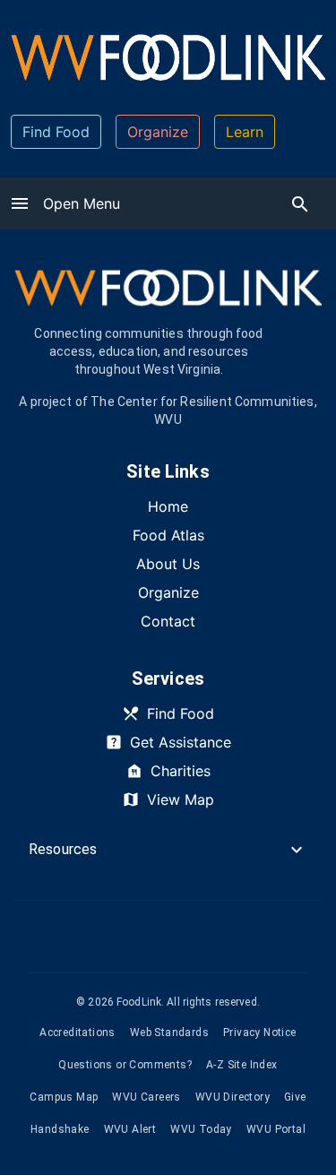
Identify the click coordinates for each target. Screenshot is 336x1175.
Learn (244, 132)
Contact (168, 621)
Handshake (60, 1129)
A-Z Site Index (242, 1064)
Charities (181, 771)
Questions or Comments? (125, 1064)
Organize (157, 132)
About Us (168, 564)
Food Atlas (168, 535)
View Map (180, 799)
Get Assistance (180, 742)
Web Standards (169, 1032)
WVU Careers (146, 1097)
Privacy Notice (260, 1032)
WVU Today (201, 1129)
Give (295, 1097)
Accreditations (77, 1032)
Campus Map (64, 1097)
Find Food (56, 132)
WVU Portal (276, 1129)
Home (168, 506)
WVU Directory (232, 1097)
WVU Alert (130, 1129)
